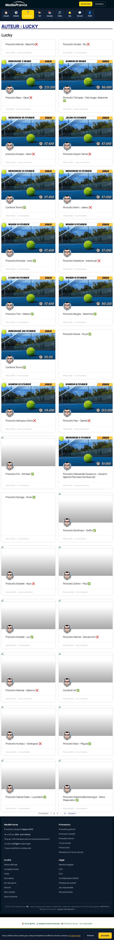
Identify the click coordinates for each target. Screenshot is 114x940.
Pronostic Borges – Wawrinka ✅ (79, 313)
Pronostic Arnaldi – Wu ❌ (76, 44)
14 (65, 813)
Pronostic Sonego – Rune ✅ (20, 497)
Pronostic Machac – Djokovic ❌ (22, 690)
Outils (6, 873)
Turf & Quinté (29, 923)
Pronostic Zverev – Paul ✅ (77, 583)
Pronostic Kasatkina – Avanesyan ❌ (82, 260)
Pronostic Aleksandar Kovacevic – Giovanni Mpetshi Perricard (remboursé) (85, 475)
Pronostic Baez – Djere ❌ (19, 97)
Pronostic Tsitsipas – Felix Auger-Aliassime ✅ (85, 99)
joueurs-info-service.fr (66, 909)
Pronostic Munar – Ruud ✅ (77, 334)
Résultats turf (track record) (71, 852)
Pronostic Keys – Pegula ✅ (77, 743)
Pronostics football (67, 834)
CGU (61, 873)
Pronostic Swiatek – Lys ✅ (19, 636)
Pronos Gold (64, 847)
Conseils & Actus (11, 869)
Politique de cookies (67, 883)
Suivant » (72, 813)
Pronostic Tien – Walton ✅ (20, 313)
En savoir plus (74, 935)
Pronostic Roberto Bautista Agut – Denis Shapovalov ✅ (84, 798)
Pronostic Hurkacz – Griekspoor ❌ (24, 743)
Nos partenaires (66, 892)
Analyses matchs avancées (49, 923)
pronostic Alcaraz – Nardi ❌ (20, 154)
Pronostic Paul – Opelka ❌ (77, 420)
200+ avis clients (22, 834)
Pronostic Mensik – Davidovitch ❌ (81, 636)
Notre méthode (10, 864)
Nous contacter (11, 896)
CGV (61, 869)
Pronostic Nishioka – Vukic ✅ (21, 260)
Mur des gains (10, 883)
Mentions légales (66, 864)
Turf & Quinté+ (65, 843)
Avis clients (9, 878)
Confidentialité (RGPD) (69, 878)
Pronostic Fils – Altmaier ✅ (20, 474)
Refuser (90, 935)
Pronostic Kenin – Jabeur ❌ (77, 207)
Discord (7, 887)
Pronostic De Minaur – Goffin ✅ (79, 530)
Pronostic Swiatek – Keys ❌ (20, 583)
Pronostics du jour (71, 923)
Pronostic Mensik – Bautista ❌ (22, 44)
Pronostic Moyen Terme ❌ (77, 154)
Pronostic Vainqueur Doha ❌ (21, 420)
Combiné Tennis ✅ (16, 207)
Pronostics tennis (66, 838)
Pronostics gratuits (67, 829)
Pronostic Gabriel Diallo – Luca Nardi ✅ (26, 797)
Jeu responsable (66, 887)
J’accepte (105, 935)
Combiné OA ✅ (71, 690)
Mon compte (9, 892)
